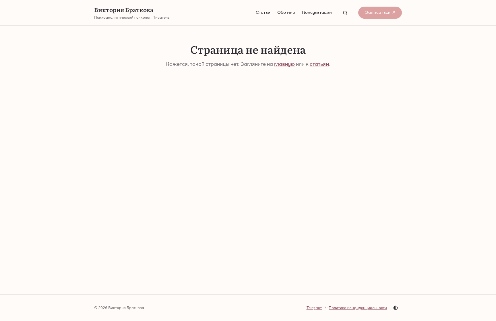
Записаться (377, 12)
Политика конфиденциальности (358, 307)
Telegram (314, 307)
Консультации (317, 12)
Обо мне (286, 12)
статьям (319, 64)
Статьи (263, 12)
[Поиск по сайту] (345, 12)
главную (284, 64)
